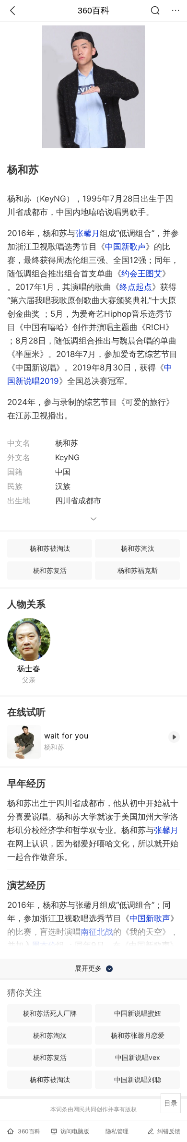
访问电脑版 (74, 1131)
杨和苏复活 (50, 570)
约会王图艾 (141, 273)
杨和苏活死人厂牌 (50, 1013)
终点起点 (135, 287)
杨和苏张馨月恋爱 (137, 1035)
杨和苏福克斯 (137, 570)
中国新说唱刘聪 (137, 1079)
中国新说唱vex (137, 1057)
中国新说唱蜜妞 (137, 1013)
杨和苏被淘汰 (50, 548)
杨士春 (28, 668)
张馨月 (87, 233)
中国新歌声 (125, 246)
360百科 (93, 10)
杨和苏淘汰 (137, 548)
